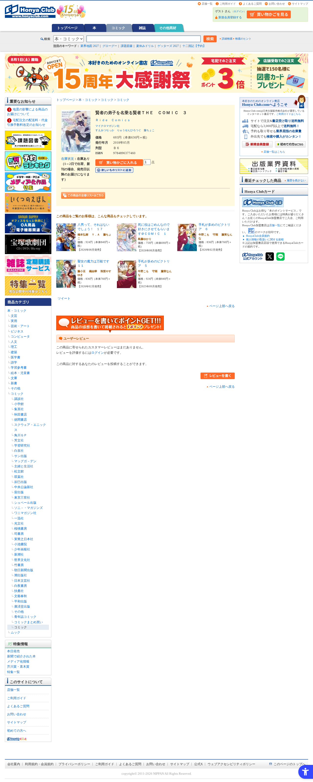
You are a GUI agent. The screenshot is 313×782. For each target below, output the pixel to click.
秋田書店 (20, 414)
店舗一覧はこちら (274, 151)
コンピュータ (20, 336)
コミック (118, 28)
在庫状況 (67, 159)
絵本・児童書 (20, 373)
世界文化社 (22, 560)
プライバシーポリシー (74, 764)
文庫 (14, 378)
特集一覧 (13, 672)
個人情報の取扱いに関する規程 (265, 239)
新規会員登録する (230, 17)
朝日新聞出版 (23, 570)
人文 (14, 341)
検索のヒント (243, 38)
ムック (15, 632)
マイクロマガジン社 (107, 125)
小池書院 (20, 544)
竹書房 (19, 565)
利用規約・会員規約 (39, 764)
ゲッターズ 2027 (168, 46)
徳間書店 (20, 419)
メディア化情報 (18, 661)
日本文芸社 (22, 580)
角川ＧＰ (20, 435)
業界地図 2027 (89, 46)
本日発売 (13, 651)
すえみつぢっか (104, 130)
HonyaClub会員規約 (258, 235)
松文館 (19, 471)
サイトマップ (300, 3)
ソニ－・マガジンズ (28, 508)
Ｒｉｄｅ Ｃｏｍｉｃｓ (114, 120)
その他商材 (167, 28)
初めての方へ (16, 730)
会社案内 (13, 764)
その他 (15, 388)
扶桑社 (19, 591)
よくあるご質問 (252, 3)
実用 (14, 321)
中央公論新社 (23, 487)
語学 (14, 362)
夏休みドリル (145, 46)
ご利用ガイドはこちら (288, 114)
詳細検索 (227, 38)
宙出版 (19, 492)
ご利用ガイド (228, 3)
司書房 (19, 534)
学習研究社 (22, 445)
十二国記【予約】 (194, 46)
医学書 (15, 357)
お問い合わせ (277, 3)
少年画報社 (22, 549)
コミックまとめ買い (28, 622)
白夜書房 (20, 586)
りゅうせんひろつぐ (129, 130)
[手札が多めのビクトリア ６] (187, 249)
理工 (14, 347)
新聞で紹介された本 (21, 656)
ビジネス (17, 331)
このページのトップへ (289, 764)
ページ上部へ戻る (222, 306)
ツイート (64, 298)
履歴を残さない (296, 180)
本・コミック (16, 310)
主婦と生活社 (23, 466)
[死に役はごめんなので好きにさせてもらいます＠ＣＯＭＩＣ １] (126, 249)
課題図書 (127, 46)
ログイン (239, 11)
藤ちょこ (149, 130)
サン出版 (20, 456)
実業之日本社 (23, 539)
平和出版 (20, 601)
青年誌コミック (25, 617)
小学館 (19, 404)
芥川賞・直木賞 (18, 666)
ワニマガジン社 (25, 513)
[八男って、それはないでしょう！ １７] (66, 249)
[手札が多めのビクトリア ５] (126, 286)
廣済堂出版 (22, 606)
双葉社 (19, 477)
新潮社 (19, 554)
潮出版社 (20, 575)
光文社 (19, 523)
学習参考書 (19, 367)
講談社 (19, 399)
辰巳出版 (20, 482)
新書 (14, 383)
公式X (198, 764)
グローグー (109, 46)
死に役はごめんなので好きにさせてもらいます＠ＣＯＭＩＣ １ (154, 229)
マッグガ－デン (25, 461)
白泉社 (19, 450)
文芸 (14, 316)
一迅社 (19, 518)
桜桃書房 (20, 528)
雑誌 (142, 28)
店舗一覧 (207, 3)
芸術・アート (20, 326)
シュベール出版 (25, 502)
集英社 (19, 409)
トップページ (67, 28)
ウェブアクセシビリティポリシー (231, 764)
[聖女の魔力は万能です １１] (66, 286)
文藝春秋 (20, 596)
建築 (14, 352)
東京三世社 (22, 497)
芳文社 (19, 440)
